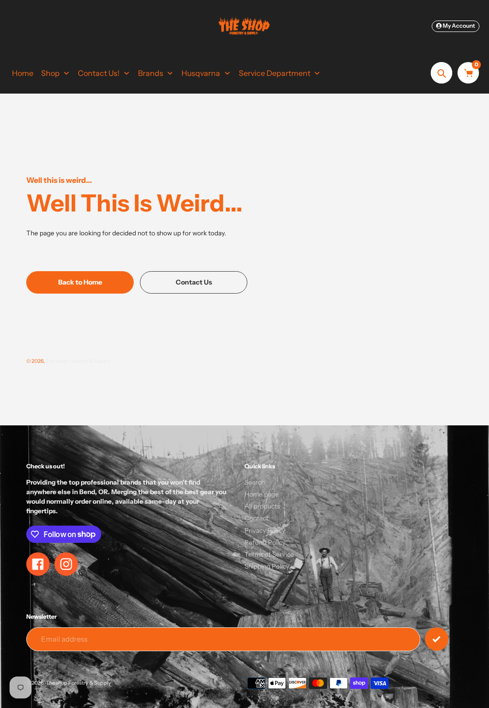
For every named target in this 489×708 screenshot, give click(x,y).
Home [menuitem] (22, 73)
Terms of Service (269, 554)
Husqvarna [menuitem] (200, 73)
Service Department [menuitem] (274, 73)
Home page (261, 494)
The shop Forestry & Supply (78, 361)
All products (262, 506)
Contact (256, 518)
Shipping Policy (266, 566)
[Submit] (436, 639)
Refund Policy (265, 542)
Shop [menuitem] (50, 73)
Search (254, 482)
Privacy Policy (264, 530)
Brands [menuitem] (150, 73)
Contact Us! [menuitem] (98, 73)
